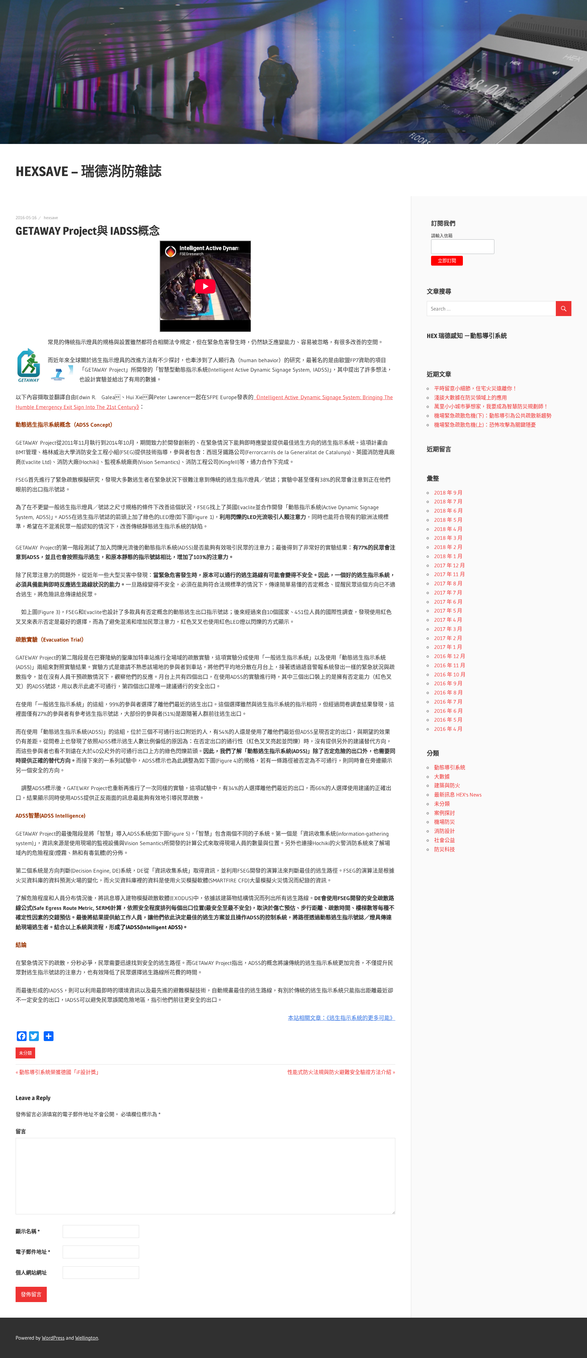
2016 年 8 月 (448, 692)
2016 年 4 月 (448, 729)
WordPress (53, 1337)
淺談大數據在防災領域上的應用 (470, 397)
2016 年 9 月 (448, 683)
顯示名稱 (28, 1231)
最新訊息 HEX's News (458, 794)
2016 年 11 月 (449, 665)
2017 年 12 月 (449, 565)
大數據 (442, 776)
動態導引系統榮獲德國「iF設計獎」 (60, 1072)
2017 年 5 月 (448, 610)
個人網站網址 (31, 1272)
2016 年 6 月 (448, 711)
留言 (21, 1131)
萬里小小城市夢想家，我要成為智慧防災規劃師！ (491, 406)
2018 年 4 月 (448, 529)
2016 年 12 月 (449, 656)
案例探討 (444, 813)
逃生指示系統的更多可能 (359, 1018)
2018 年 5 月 (448, 520)
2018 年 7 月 (448, 501)
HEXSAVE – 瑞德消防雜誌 (89, 171)
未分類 (25, 1053)
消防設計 (444, 831)
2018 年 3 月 (448, 538)
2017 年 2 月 (448, 638)
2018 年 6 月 (448, 510)
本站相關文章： (307, 1018)
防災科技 (444, 849)
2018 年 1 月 (448, 556)
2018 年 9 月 (448, 492)
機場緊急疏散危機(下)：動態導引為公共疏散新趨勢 (493, 415)
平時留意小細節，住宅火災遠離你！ (475, 388)
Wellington (86, 1337)
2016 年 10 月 (450, 674)
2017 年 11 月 (449, 574)
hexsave (51, 217)
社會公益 (444, 840)
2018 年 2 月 (448, 547)
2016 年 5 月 (448, 719)
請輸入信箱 (441, 235)
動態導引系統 (449, 767)
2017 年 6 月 (448, 601)
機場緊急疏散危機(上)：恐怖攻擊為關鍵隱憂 (485, 424)
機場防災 (444, 822)
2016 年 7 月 (448, 701)
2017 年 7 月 (448, 592)
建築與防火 (447, 785)
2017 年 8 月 (448, 583)
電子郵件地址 (33, 1252)
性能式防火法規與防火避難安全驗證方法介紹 (339, 1072)
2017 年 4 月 (448, 619)
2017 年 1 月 (448, 647)
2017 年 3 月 (448, 629)
